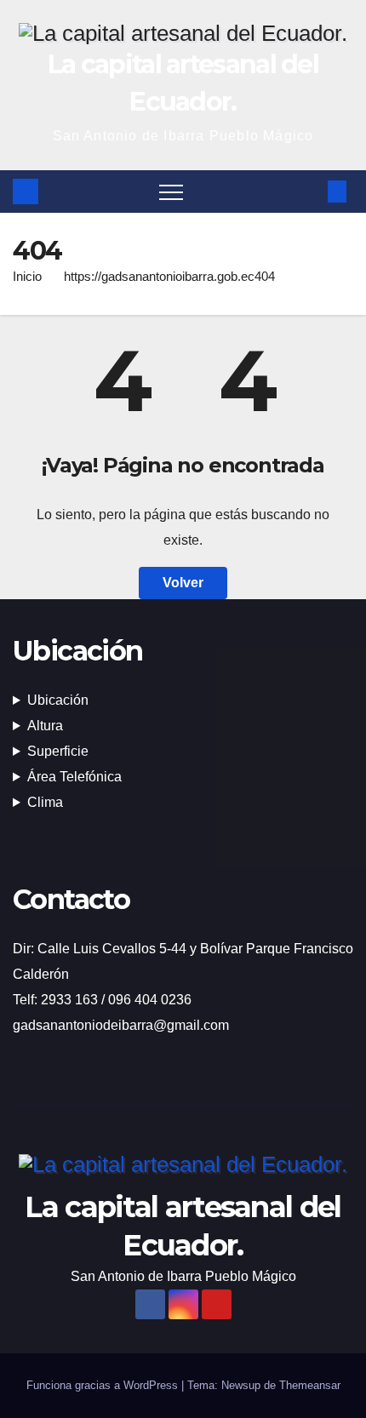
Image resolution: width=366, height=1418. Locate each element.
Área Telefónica (74, 776)
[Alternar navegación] (171, 191)
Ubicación (58, 700)
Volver (183, 582)
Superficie (58, 751)
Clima (45, 802)
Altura (45, 725)
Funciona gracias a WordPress (103, 1385)
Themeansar (309, 1385)
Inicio (27, 276)
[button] (309, 191)
